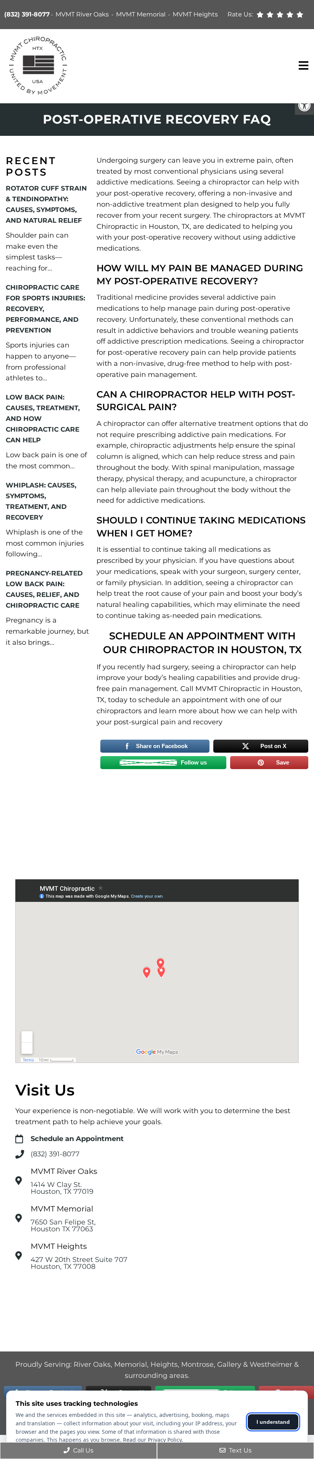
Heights (164, 1364)
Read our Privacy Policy (152, 1439)
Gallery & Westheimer (254, 1364)
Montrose (197, 1364)
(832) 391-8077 (27, 14)
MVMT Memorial (141, 14)
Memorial (130, 1364)
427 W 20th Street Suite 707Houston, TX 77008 (79, 1263)
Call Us (82, 1450)
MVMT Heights (195, 14)
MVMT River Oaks (83, 14)
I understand (273, 1422)
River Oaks (92, 1364)
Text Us (239, 1450)
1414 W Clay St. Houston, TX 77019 (62, 1188)
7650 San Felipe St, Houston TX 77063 (63, 1225)
